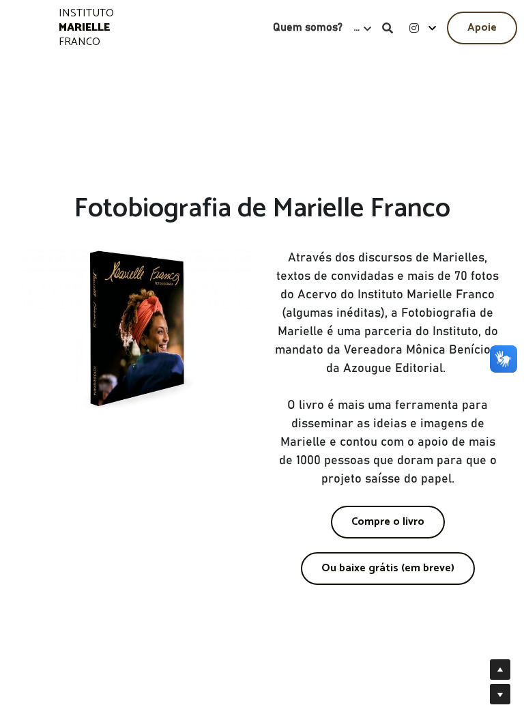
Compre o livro (387, 522)
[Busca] (387, 28)
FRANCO (79, 42)
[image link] (27, 27)
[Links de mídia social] (414, 28)
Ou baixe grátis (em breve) (387, 568)
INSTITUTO (88, 13)
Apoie (482, 27)
